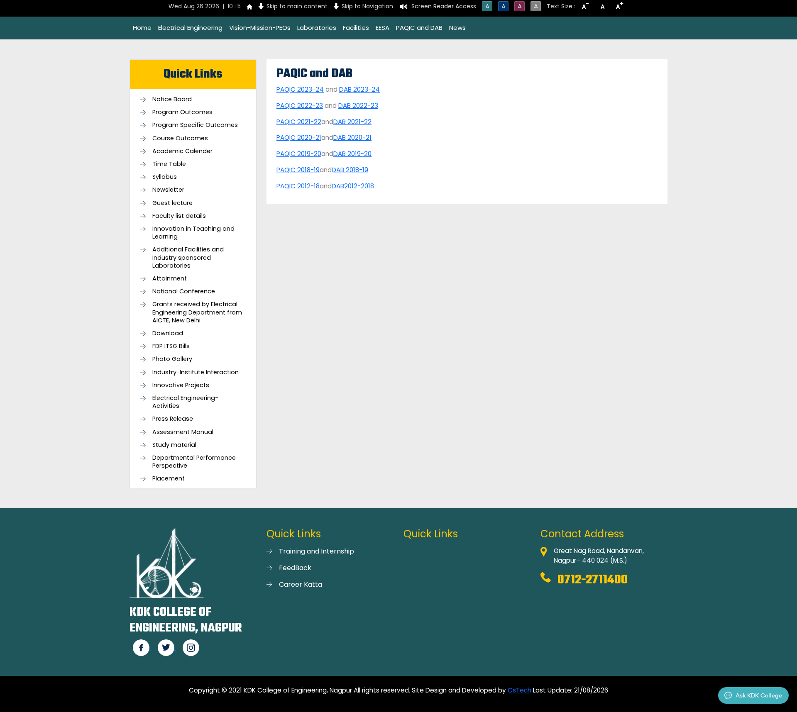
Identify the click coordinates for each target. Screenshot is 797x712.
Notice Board (172, 99)
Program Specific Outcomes (195, 125)
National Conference (183, 291)
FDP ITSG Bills (171, 346)
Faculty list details (179, 216)
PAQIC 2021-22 (298, 121)
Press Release (172, 419)
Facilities (356, 27)
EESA (382, 27)
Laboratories (316, 27)
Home (142, 27)
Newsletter (168, 190)
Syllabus (164, 177)
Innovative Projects (180, 385)
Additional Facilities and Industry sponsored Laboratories (188, 257)
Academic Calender (182, 151)
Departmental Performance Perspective (194, 462)
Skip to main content (297, 6)
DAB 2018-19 (350, 170)
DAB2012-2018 (353, 186)
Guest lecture (172, 203)
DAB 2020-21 (352, 137)
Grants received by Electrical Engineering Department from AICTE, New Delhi (197, 312)
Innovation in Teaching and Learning (193, 233)
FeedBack (295, 568)
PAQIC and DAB (419, 27)
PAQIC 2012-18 (298, 186)
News (457, 27)
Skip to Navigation (367, 6)
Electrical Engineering (190, 27)
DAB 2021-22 (352, 121)
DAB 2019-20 (352, 153)
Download (167, 333)
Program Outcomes (182, 112)
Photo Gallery (172, 359)
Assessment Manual (182, 432)
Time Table (169, 164)
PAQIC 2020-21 (298, 137)
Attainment (169, 279)
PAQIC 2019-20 (298, 153)
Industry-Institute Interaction (195, 372)
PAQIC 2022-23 (299, 105)
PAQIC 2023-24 (300, 89)
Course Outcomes (180, 138)
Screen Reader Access (443, 6)
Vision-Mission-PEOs (260, 27)
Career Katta (300, 584)
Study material (174, 445)
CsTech (519, 690)
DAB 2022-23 (358, 105)
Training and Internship (316, 551)
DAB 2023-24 (359, 89)
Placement (168, 479)
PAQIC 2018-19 (298, 170)
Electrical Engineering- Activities (185, 402)
